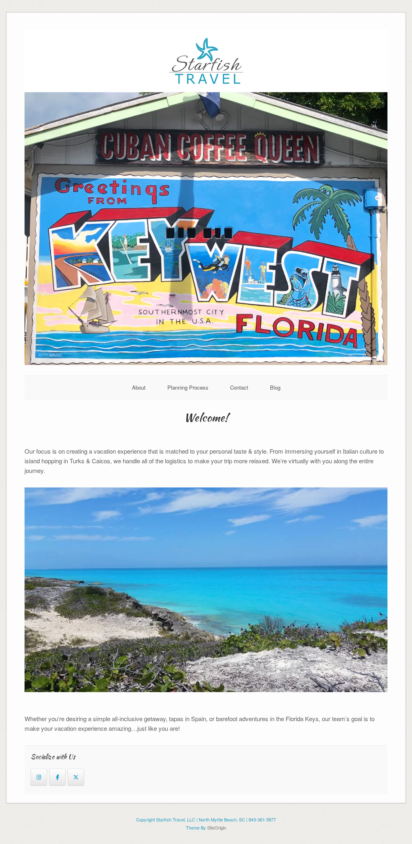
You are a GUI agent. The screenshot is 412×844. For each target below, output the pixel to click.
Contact (239, 387)
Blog (275, 387)
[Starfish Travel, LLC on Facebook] (57, 777)
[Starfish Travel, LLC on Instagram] (39, 777)
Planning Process (187, 387)
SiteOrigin (216, 827)
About (139, 387)
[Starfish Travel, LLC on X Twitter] (76, 777)
